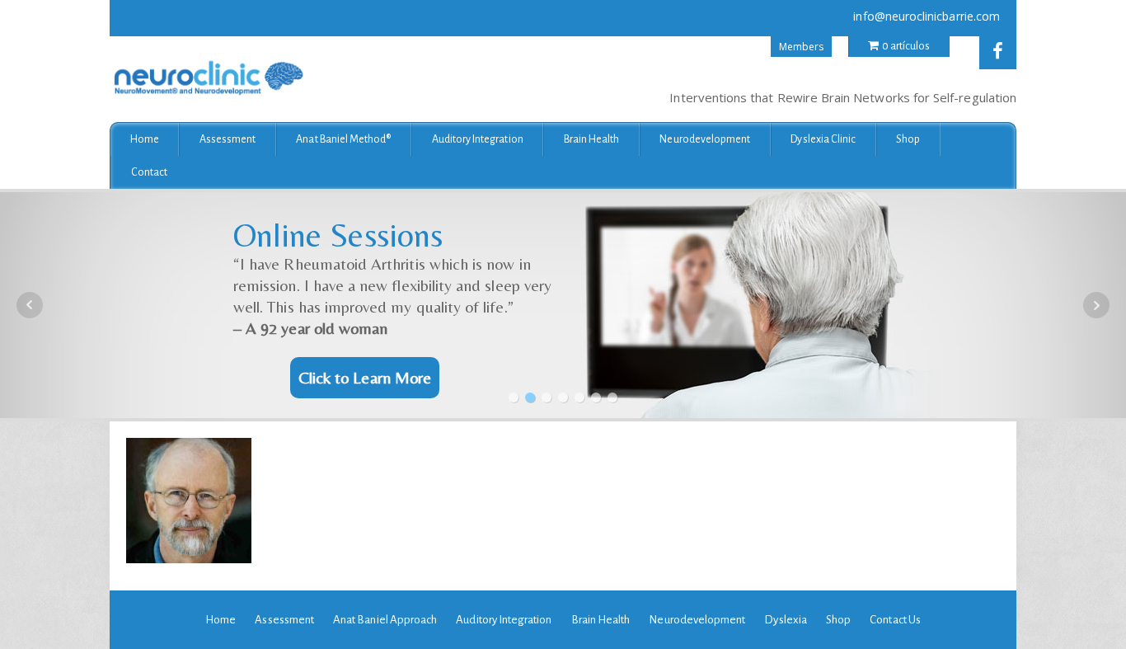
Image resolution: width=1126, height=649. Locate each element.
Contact (149, 172)
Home (144, 139)
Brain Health (592, 139)
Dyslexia (785, 620)
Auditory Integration (477, 139)
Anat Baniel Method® (343, 139)
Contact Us (895, 620)
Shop (908, 139)
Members (801, 47)
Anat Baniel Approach (385, 620)
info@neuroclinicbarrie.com (926, 16)
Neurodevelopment (704, 139)
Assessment (227, 139)
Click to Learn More (364, 377)
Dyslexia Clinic (823, 139)
